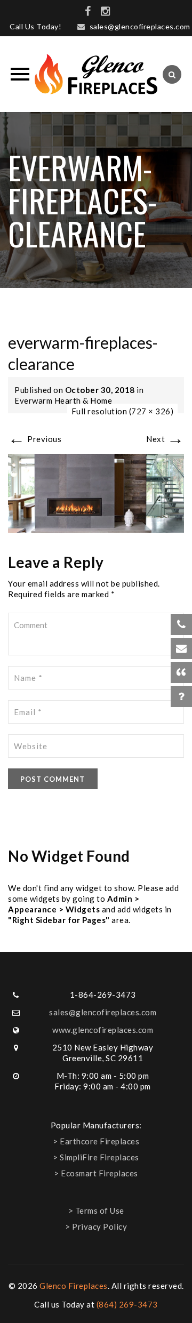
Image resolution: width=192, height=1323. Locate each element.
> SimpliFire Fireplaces (96, 1157)
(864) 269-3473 (127, 1304)
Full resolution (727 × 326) (122, 411)
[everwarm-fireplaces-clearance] (96, 492)
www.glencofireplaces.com (102, 1030)
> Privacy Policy (96, 1226)
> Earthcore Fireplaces (96, 1141)
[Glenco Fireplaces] (96, 74)
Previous (34, 439)
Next (165, 439)
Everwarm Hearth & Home (63, 400)
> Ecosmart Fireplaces (96, 1173)
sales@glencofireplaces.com (140, 26)
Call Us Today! (35, 26)
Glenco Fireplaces (73, 1285)
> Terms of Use (96, 1210)
